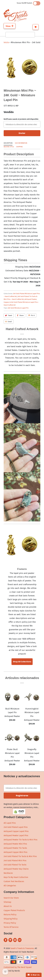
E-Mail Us (35, 975)
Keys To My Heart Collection (16, 877)
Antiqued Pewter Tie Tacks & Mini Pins (20, 839)
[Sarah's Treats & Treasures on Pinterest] (10, 940)
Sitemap (7, 902)
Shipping (19, 147)
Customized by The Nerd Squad (18, 967)
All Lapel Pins (10, 823)
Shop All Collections (22, 661)
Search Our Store (11, 898)
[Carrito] (35, 27)
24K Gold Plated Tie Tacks (15, 865)
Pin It (33, 315)
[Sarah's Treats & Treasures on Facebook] (5, 940)
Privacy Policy (10, 923)
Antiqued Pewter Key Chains (16, 869)
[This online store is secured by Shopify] (19, 814)
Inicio (6, 42)
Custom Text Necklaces (14, 881)
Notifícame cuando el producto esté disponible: (21, 119)
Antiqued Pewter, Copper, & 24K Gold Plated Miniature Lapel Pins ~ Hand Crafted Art (21, 302)
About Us (8, 906)
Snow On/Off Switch (25, 3)
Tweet (10, 315)
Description (8, 143)
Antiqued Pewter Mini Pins (15, 844)
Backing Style (9, 147)
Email (10, 321)
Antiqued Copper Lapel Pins (16, 831)
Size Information (21, 143)
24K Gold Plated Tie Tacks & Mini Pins (20, 856)
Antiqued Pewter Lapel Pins (16, 835)
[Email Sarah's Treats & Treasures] (20, 940)
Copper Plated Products (14, 910)
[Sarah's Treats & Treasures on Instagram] (15, 940)
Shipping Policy (10, 919)
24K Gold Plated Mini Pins (15, 860)
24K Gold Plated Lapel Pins (16, 827)
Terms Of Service (11, 927)
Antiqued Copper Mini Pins (15, 852)
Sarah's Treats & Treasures (22, 948)
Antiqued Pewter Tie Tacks (15, 848)
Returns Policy (10, 914)
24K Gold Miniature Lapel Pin (18, 308)
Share (21, 315)
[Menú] (9, 26)
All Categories (10, 885)
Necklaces (8, 873)
